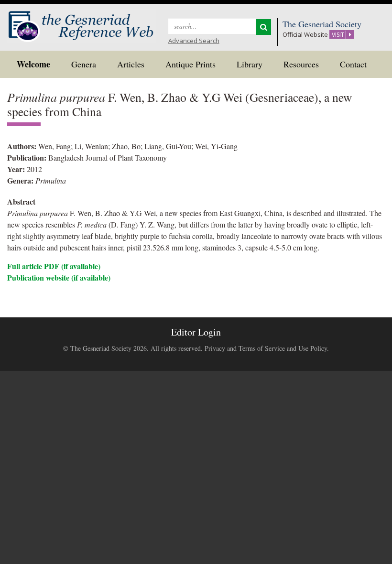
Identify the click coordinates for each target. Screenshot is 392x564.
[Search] (263, 27)
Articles (130, 64)
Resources (301, 64)
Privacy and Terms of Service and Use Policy (266, 348)
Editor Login (196, 331)
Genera (83, 64)
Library (249, 64)
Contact (353, 64)
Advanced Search (193, 40)
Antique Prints (190, 64)
